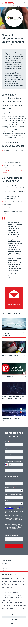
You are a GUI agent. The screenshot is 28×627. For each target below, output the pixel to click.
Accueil (3, 6)
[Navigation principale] (25, 2)
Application (5, 565)
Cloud (4, 566)
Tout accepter (14, 614)
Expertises (4, 563)
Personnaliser (14, 623)
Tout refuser (14, 619)
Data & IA (5, 570)
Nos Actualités (10, 6)
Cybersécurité (6, 568)
